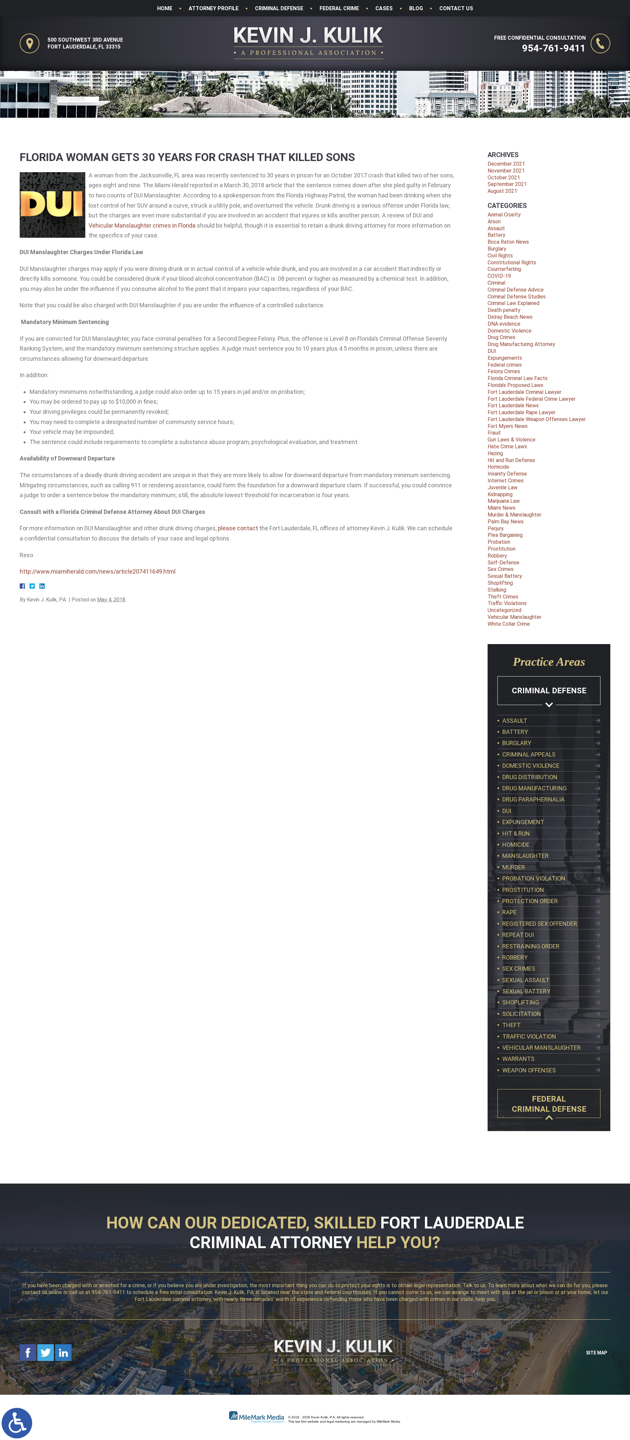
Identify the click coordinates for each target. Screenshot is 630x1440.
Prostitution (501, 549)
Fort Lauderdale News (513, 405)
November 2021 (506, 171)
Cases (384, 8)
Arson (494, 221)
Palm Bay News (506, 521)
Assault (496, 228)
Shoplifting (500, 583)
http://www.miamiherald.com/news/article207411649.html (98, 571)
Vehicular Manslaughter (514, 617)
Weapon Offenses (529, 1070)
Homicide (498, 467)
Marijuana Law (504, 501)
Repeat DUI (518, 934)
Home (164, 8)
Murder (513, 867)
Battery (496, 235)
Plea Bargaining (505, 535)
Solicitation (521, 1013)
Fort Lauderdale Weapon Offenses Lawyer (537, 419)
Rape (509, 912)
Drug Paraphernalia (533, 799)
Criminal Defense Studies (517, 297)
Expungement (523, 822)
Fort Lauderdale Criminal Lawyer (524, 392)
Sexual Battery (505, 576)
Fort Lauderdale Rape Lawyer (522, 412)
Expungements (505, 358)
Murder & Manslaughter (514, 515)
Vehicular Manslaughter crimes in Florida (142, 225)
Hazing (495, 453)
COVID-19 (499, 276)
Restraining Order (530, 946)
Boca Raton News (508, 242)
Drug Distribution (529, 777)
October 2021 (504, 177)
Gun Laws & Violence (512, 439)
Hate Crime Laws (507, 446)
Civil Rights (500, 256)
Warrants (518, 1058)
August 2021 (502, 191)
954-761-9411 (554, 48)
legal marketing (338, 1421)
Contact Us (456, 8)
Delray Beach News (510, 317)
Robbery (497, 556)
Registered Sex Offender (539, 923)
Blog (416, 8)
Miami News (501, 508)
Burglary (497, 249)
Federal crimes (505, 365)
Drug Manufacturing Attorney (521, 344)
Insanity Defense (507, 474)
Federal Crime (339, 8)
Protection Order (530, 901)
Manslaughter (525, 855)
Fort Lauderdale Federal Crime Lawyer (532, 399)
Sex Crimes (501, 569)
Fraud (494, 433)
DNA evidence (504, 324)
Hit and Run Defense (511, 460)
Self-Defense (503, 562)
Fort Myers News (508, 426)
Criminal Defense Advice (516, 290)
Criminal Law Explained (513, 303)
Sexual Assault (526, 980)
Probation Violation (533, 878)
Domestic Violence (510, 331)
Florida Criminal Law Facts (518, 378)
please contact (238, 528)
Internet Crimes (506, 480)
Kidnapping (500, 494)
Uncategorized (504, 610)
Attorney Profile (214, 8)
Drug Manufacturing (534, 788)
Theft (511, 1025)
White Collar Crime (509, 624)
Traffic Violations (507, 603)
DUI (492, 351)
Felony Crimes (504, 371)
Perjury (496, 528)
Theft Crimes (503, 597)
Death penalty (504, 310)
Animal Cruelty (504, 215)
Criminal (496, 283)
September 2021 (507, 184)
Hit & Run (516, 833)
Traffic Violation (529, 1036)
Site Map (596, 1352)
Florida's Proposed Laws (515, 385)
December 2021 (506, 164)
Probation (499, 542)
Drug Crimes (501, 337)
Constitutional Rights (512, 262)
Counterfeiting (504, 269)
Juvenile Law (502, 487)
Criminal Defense (279, 8)
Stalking (497, 590)
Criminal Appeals (529, 754)
